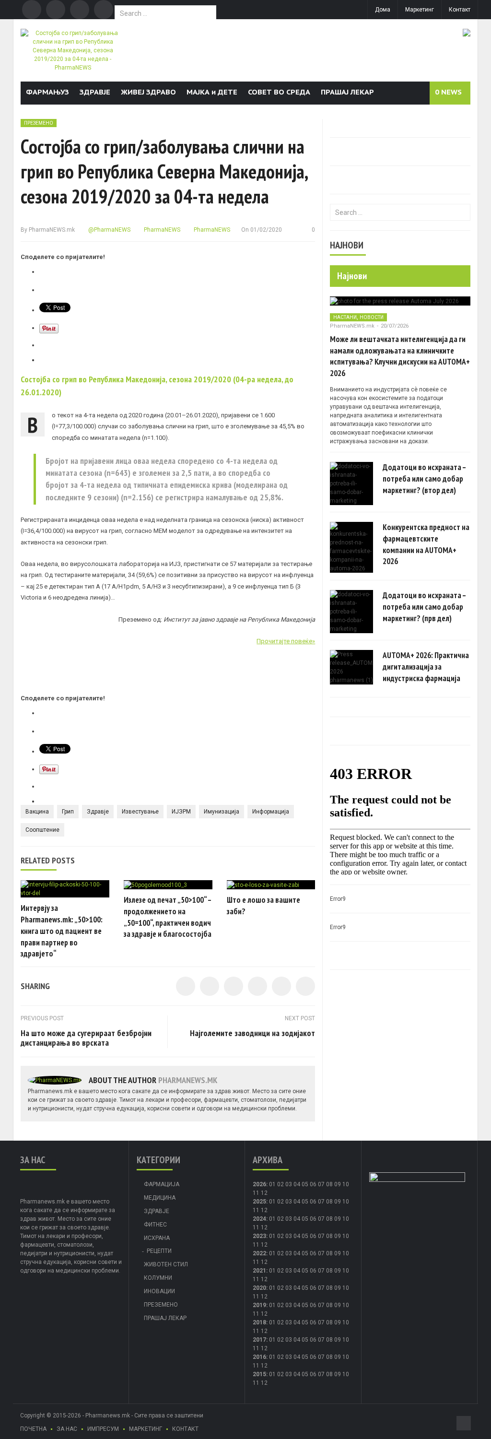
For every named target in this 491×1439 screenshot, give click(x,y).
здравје (98, 811)
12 (264, 1210)
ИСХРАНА (157, 1238)
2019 (259, 1305)
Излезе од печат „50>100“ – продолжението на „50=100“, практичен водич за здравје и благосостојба (167, 917)
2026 (259, 1184)
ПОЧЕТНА (33, 1429)
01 (272, 1184)
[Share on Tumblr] (257, 986)
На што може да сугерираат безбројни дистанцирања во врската (86, 1037)
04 (296, 1184)
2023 (259, 1236)
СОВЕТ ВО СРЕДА (279, 91)
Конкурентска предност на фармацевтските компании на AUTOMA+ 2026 (426, 544)
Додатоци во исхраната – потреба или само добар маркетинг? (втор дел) (424, 478)
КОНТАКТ (185, 1429)
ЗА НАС (67, 1429)
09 (337, 1201)
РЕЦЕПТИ (159, 1251)
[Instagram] (103, 9)
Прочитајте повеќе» (286, 641)
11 (256, 1210)
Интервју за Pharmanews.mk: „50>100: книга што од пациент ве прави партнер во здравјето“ (62, 931)
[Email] (79, 9)
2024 (259, 1218)
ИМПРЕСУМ (103, 1429)
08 (329, 1201)
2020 (259, 1288)
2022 (259, 1253)
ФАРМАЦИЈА (161, 1184)
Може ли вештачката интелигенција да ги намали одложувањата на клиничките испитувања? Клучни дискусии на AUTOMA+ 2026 (400, 356)
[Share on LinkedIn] (233, 986)
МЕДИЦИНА (159, 1197)
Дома (382, 9)
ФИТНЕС (155, 1224)
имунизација (221, 811)
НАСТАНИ (345, 317)
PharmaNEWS (161, 229)
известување (140, 811)
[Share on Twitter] (209, 986)
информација (270, 811)
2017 (259, 1339)
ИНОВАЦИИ (159, 1291)
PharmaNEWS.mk (52, 229)
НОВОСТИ (372, 317)
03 (288, 1184)
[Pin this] (305, 986)
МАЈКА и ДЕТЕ (212, 91)
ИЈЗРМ (181, 811)
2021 (259, 1270)
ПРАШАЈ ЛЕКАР (347, 91)
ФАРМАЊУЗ (47, 91)
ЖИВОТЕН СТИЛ (166, 1264)
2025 (259, 1201)
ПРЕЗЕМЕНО (38, 123)
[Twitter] (55, 9)
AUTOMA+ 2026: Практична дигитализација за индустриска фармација (426, 667)
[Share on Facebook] (185, 986)
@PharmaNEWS (108, 229)
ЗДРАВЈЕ (95, 91)
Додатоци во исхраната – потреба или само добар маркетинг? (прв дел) (424, 607)
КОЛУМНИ (158, 1277)
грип (68, 811)
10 (345, 1201)
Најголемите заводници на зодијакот (252, 1032)
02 (280, 1184)
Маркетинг (419, 9)
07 (321, 1184)
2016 (259, 1357)
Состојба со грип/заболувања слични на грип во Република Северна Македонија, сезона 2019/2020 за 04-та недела (164, 171)
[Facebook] (31, 9)
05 (305, 1184)
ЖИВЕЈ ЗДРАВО (148, 91)
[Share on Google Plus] (281, 986)
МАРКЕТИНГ (145, 1429)
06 (313, 1184)
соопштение (42, 829)
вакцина (37, 811)
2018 (259, 1322)
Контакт (459, 9)
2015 (259, 1374)
